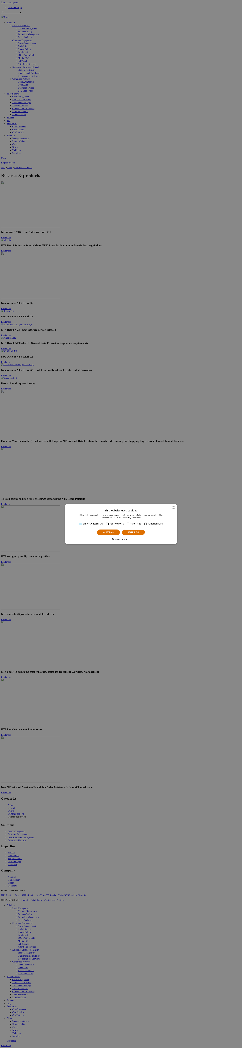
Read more (136, 517)
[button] (121, 539)
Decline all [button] (133, 532)
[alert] (121, 524)
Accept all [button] (108, 532)
